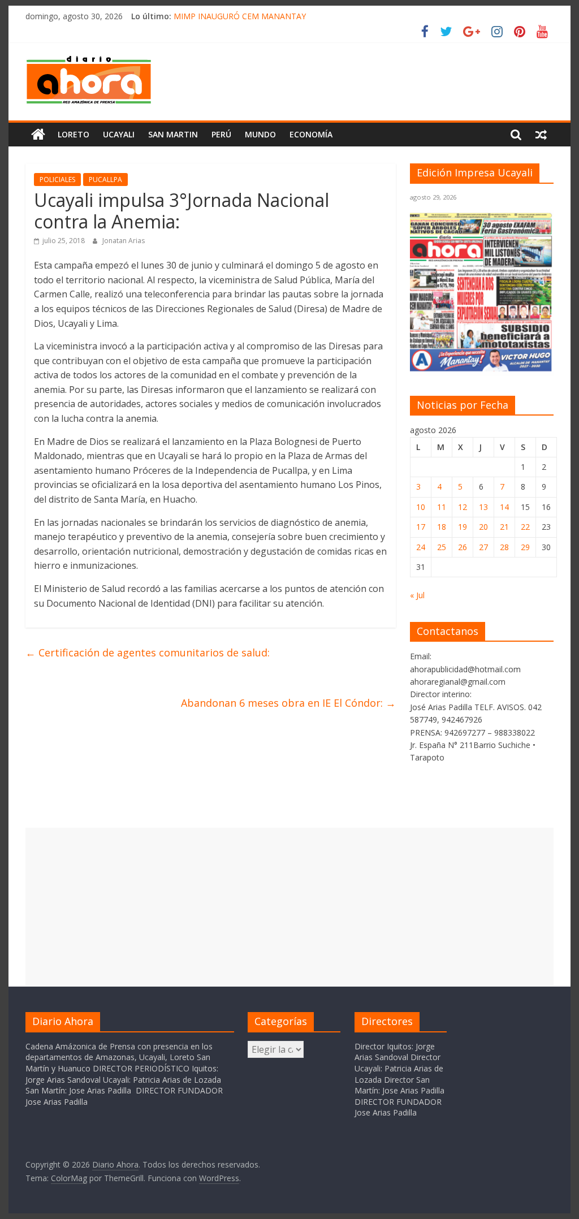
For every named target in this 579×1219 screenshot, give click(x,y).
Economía (311, 134)
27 (483, 547)
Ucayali (119, 134)
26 (462, 547)
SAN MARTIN (173, 134)
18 (441, 526)
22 (525, 526)
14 (504, 507)
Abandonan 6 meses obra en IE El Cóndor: (288, 703)
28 (504, 547)
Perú (221, 134)
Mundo (260, 134)
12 (462, 507)
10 (420, 507)
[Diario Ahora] (38, 134)
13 (483, 507)
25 (441, 547)
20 (483, 526)
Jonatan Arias (123, 240)
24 (420, 547)
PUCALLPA (105, 179)
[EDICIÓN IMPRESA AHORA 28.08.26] (482, 369)
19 (462, 526)
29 (525, 547)
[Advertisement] (289, 907)
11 (441, 507)
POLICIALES (57, 179)
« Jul (417, 595)
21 (504, 526)
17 (420, 526)
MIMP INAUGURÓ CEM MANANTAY (240, 16)
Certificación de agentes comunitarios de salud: (147, 652)
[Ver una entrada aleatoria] (541, 134)
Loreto (73, 134)
